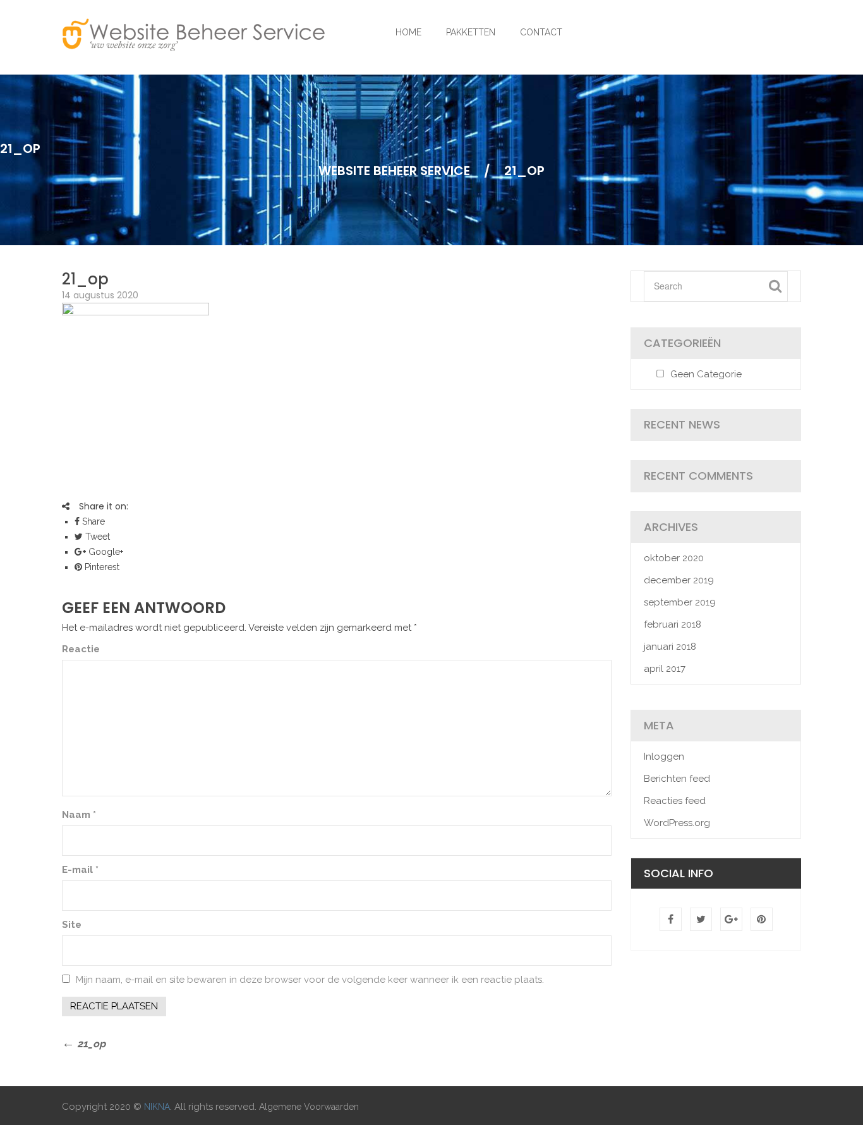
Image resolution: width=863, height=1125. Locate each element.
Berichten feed (677, 778)
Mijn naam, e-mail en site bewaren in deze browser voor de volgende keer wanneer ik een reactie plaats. (310, 979)
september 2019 (680, 602)
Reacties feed (675, 800)
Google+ (104, 552)
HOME (408, 32)
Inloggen (664, 756)
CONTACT (541, 32)
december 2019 (679, 580)
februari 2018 (672, 624)
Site (71, 924)
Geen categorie (706, 374)
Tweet (96, 537)
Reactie (81, 649)
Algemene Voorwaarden (309, 1107)
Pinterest (100, 567)
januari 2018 (670, 646)
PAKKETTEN (470, 32)
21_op (85, 279)
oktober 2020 (674, 558)
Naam (79, 814)
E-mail (80, 869)
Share (92, 521)
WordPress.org (677, 823)
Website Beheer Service (394, 170)
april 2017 (664, 668)
